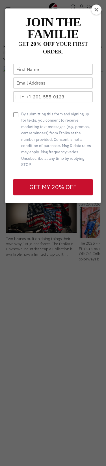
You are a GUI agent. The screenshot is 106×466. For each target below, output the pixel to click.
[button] (96, 10)
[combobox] (22, 97)
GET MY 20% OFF (53, 187)
